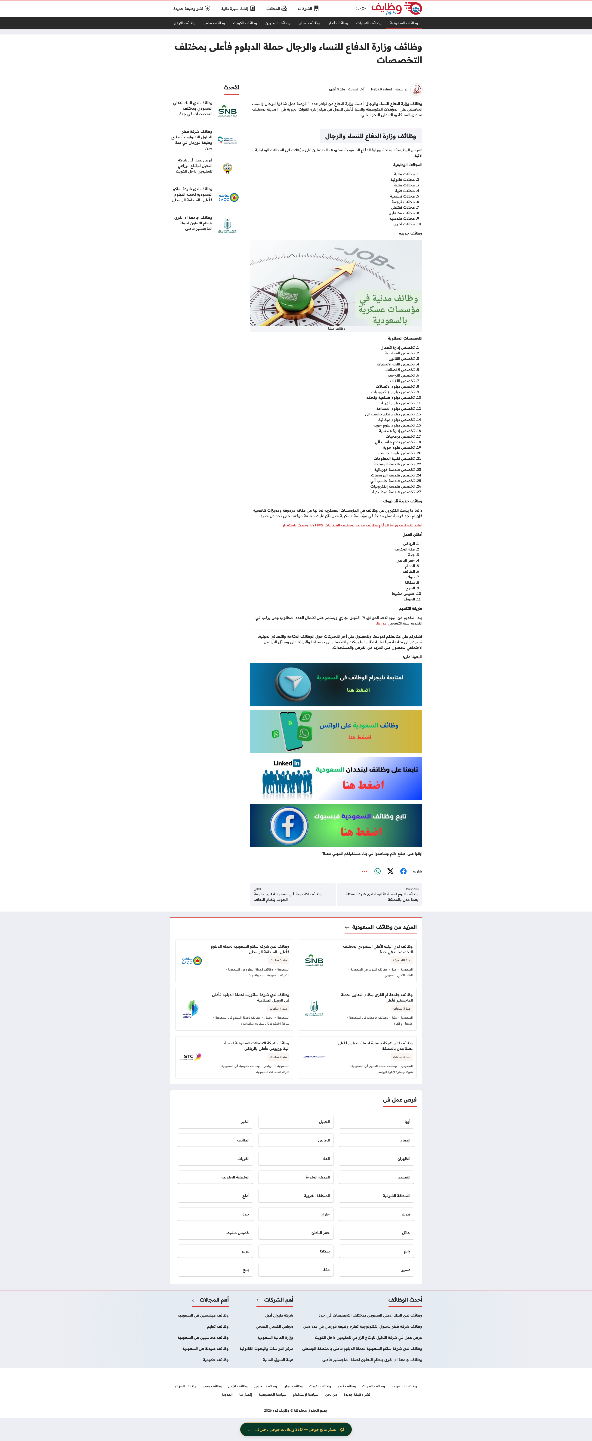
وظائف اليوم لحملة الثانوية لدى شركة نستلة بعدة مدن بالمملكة (382, 897)
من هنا (381, 623)
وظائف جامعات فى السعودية (368, 1017)
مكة (394, 1017)
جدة (394, 969)
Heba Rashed (381, 89)
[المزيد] (364, 872)
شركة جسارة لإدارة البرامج (395, 1072)
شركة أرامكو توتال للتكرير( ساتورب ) (265, 1023)
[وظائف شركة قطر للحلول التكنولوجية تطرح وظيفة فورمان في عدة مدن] (204, 140)
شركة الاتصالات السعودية (272, 1072)
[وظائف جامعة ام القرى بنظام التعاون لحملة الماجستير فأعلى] (204, 226)
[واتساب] (377, 872)
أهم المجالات (214, 1299)
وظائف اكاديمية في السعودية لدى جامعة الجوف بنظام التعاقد (288, 897)
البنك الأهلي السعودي (399, 975)
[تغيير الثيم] (360, 8)
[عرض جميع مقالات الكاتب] (416, 89)
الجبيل (269, 1017)
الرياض (268, 1066)
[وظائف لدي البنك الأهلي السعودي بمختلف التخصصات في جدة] (204, 111)
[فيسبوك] (403, 872)
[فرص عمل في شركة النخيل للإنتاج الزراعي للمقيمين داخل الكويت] (204, 168)
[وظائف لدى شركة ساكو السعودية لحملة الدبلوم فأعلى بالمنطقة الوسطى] (204, 197)
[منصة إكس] (390, 872)
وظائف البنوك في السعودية (369, 969)
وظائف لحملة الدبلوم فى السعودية (250, 969)
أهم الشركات (278, 1299)
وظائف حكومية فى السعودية (241, 1066)
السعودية (363, 927)
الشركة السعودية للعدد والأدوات (268, 975)
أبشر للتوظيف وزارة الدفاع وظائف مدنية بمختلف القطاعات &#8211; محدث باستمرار (352, 525)
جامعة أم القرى (403, 1023)
